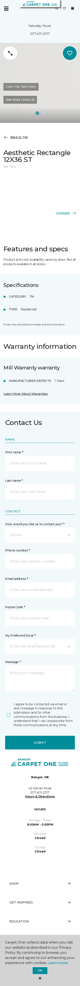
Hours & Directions (40, 796)
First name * (14, 452)
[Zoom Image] (10, 53)
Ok (40, 970)
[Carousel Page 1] (37, 113)
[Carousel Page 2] (44, 113)
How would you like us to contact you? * (34, 524)
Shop (14, 884)
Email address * (16, 578)
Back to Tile (19, 137)
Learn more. (58, 963)
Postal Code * (15, 607)
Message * (12, 661)
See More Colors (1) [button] (20, 100)
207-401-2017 (40, 34)
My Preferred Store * (20, 635)
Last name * (14, 480)
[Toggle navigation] (6, 8)
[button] (56, 8)
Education (19, 921)
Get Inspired (21, 902)
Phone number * (17, 550)
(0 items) (72, 8)
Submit (40, 743)
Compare (63, 213)
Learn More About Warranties (25, 394)
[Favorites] (64, 8)
